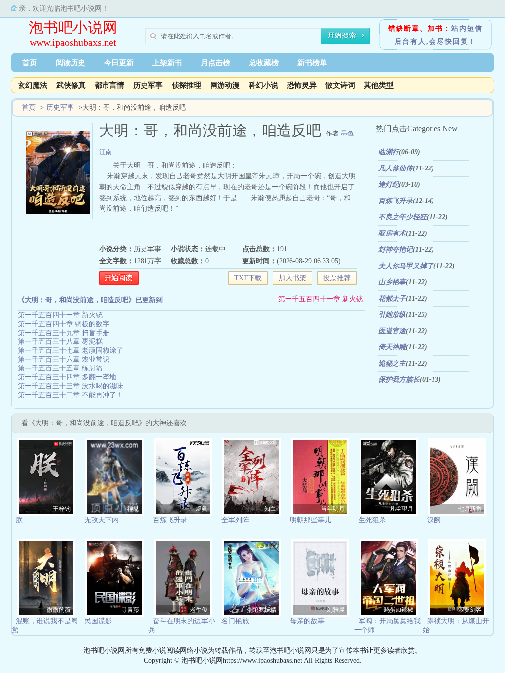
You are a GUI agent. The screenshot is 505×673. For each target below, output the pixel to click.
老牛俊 (199, 609)
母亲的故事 (307, 621)
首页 (29, 63)
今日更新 (119, 63)
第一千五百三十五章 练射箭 (60, 368)
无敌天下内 (101, 520)
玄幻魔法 (32, 85)
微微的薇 (59, 609)
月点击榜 (215, 63)
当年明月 (333, 508)
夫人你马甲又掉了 (405, 265)
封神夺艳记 (395, 249)
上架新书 (167, 63)
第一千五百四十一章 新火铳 (320, 299)
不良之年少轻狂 (402, 217)
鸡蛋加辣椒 (398, 609)
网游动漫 (225, 85)
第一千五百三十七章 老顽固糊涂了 (70, 350)
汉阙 (434, 520)
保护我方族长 (399, 379)
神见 (133, 508)
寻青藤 (130, 609)
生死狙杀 (372, 520)
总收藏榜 (264, 63)
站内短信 (467, 28)
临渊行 (388, 152)
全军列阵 (235, 520)
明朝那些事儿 (310, 520)
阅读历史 (70, 63)
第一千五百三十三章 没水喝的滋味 (70, 386)
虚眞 (202, 508)
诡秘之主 (392, 363)
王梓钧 (62, 508)
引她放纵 (392, 314)
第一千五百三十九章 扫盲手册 (63, 332)
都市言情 (109, 85)
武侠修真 (71, 85)
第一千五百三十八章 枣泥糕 (60, 341)
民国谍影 (98, 621)
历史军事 (148, 85)
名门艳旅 (235, 621)
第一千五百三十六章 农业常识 (63, 359)
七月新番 (470, 508)
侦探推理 (186, 85)
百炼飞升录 (395, 200)
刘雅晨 (336, 609)
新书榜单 (312, 63)
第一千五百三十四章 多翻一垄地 (67, 377)
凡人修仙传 (395, 168)
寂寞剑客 (470, 609)
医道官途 (392, 331)
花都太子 (392, 298)
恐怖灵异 (302, 85)
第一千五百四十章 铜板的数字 (63, 324)
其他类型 (379, 85)
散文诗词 (340, 85)
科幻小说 (263, 85)
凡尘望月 (401, 508)
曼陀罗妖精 (261, 609)
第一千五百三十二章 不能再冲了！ (70, 395)
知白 (270, 508)
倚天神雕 (392, 347)
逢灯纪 (388, 184)
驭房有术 (392, 233)
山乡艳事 (392, 282)
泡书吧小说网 (73, 27)
